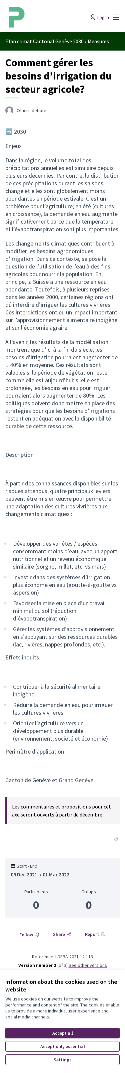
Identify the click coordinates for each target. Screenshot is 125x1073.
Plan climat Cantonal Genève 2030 (44, 41)
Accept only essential (62, 1046)
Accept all (62, 1033)
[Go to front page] (47, 17)
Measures (98, 41)
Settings (63, 1060)
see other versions (88, 965)
